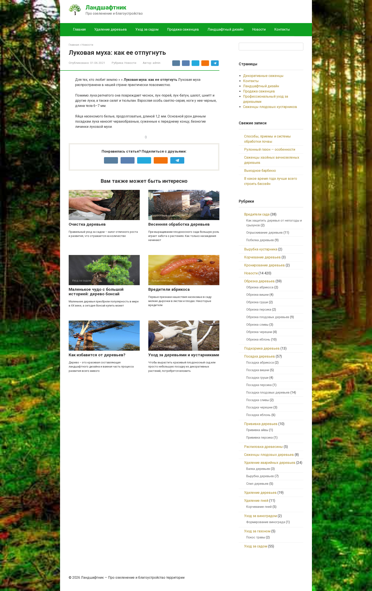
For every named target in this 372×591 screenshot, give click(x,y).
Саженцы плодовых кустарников (270, 107)
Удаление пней (256, 501)
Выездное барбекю (260, 171)
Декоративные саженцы (263, 76)
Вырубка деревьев (260, 476)
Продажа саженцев (183, 29)
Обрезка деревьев (259, 281)
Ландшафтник (105, 7)
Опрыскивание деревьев (264, 233)
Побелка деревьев (260, 240)
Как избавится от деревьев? (97, 354)
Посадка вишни (257, 370)
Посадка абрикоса (260, 362)
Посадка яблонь (258, 415)
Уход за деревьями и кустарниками (183, 354)
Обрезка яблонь (258, 339)
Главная (79, 29)
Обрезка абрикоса (259, 287)
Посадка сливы (257, 400)
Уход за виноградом (260, 516)
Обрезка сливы (257, 325)
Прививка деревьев (260, 424)
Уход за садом (146, 29)
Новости (259, 29)
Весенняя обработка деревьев (179, 224)
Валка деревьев (258, 469)
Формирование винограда (265, 522)
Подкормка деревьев (262, 348)
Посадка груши (257, 378)
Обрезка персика (258, 309)
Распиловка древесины (263, 447)
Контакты (282, 29)
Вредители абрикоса (169, 289)
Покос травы (255, 537)
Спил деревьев (257, 484)
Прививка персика (259, 437)
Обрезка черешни (259, 332)
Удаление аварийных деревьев (269, 463)
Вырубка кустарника (260, 249)
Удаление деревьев (110, 29)
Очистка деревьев (87, 224)
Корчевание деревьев (262, 257)
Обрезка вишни (257, 295)
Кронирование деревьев (264, 265)
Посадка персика (259, 385)
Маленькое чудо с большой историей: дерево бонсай (96, 291)
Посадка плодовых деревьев (268, 392)
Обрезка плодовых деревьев (267, 317)
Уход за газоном (257, 531)
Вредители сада (257, 214)
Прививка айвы (257, 430)
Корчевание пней (259, 507)
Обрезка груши (257, 302)
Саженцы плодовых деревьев (269, 455)
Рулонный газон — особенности (269, 149)
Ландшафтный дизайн (225, 29)
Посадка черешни (259, 407)
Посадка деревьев (259, 356)
